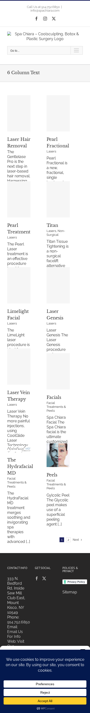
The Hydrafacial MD (20, 466)
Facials (54, 397)
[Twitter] (44, 578)
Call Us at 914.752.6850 (43, 7)
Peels (52, 475)
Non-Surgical (56, 233)
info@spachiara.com (45, 10)
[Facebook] (37, 578)
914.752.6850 (18, 622)
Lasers (51, 151)
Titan (52, 225)
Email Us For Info (15, 634)
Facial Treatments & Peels (56, 407)
